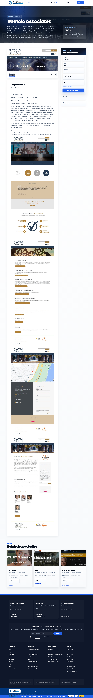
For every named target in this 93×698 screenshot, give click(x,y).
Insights (53, 2)
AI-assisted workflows (33, 666)
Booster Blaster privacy (72, 671)
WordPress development (33, 649)
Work (10, 656)
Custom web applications (33, 652)
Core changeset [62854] (53, 661)
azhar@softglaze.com (65, 616)
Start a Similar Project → (73, 90)
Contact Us (66, 2)
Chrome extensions (32, 664)
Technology (11, 659)
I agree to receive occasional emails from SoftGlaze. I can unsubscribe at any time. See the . (47, 637)
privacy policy (37, 638)
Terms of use (70, 654)
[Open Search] (74, 3)
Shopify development (33, 654)
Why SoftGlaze (12, 652)
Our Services (44, 2)
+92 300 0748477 (13, 612)
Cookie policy (70, 659)
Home (30, 2)
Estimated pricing (12, 668)
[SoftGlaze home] (15, 691)
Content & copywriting (33, 661)
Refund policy (70, 664)
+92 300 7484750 (13, 614)
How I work (11, 654)
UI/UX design (31, 656)
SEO (29, 659)
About (10, 649)
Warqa (49, 649)
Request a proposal (32, 668)
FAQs (10, 666)
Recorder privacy (71, 668)
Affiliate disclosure (71, 666)
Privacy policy (70, 649)
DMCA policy (70, 661)
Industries (11, 661)
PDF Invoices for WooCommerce (55, 652)
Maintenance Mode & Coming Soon (55, 654)
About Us (36, 2)
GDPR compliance (71, 656)
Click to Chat (50, 656)
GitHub (49, 664)
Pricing (59, 2)
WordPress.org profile (52, 659)
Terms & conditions (71, 652)
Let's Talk (80, 2)
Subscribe (57, 633)
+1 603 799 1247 (39, 614)
